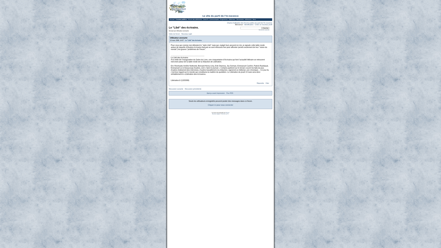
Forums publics (181, 19)
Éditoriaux (232, 19)
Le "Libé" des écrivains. (193, 40)
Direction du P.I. (225, 113)
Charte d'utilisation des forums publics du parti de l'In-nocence (249, 23)
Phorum (227, 112)
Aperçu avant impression (216, 93)
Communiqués (214, 19)
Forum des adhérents (195, 19)
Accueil (172, 19)
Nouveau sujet (186, 34)
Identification (248, 24)
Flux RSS (229, 93)
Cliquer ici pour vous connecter (220, 105)
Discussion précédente (193, 89)
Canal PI (205, 19)
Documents (240, 19)
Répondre (260, 83)
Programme (224, 19)
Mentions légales (216, 113)
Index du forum (174, 34)
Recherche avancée (264, 30)
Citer (267, 83)
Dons (254, 19)
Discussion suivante (176, 89)
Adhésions (248, 19)
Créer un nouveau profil (263, 24)
